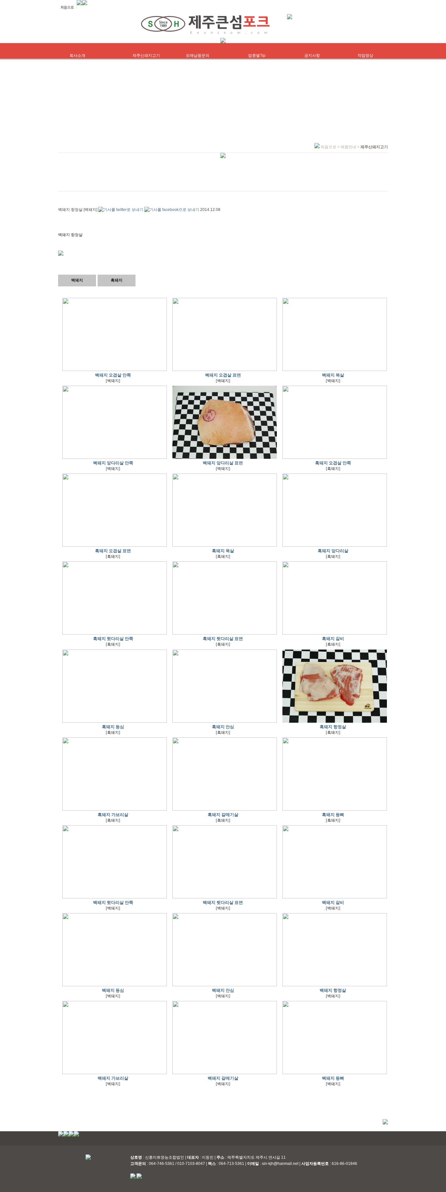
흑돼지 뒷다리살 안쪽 (113, 638)
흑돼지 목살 (223, 550)
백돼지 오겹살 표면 (223, 375)
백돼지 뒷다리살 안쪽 (113, 902)
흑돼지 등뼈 (333, 814)
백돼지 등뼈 (333, 1078)
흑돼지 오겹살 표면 (113, 550)
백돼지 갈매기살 (223, 1078)
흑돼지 (116, 280)
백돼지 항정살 (333, 990)
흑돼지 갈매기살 (223, 814)
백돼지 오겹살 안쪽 (113, 375)
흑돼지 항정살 (333, 726)
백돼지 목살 (333, 375)
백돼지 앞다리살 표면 (223, 462)
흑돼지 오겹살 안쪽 (333, 462)
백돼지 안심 (223, 990)
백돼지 (77, 280)
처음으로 (328, 147)
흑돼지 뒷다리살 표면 (223, 638)
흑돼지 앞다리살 (333, 550)
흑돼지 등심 (113, 726)
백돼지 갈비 (333, 902)
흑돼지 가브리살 (113, 814)
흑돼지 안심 (223, 726)
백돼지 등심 (113, 990)
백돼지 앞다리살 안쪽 (113, 462)
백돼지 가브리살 (113, 1078)
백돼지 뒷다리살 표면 (223, 902)
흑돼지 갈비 (333, 638)
